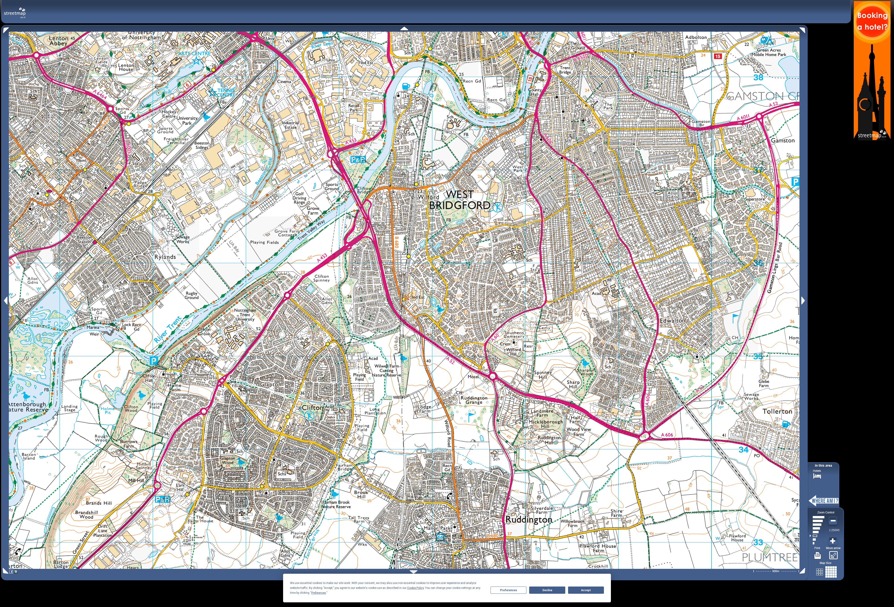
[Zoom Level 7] (817, 521)
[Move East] (804, 301)
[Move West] (5, 301)
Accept (586, 590)
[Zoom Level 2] (817, 539)
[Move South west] (4, 571)
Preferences (508, 590)
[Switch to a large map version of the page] (826, 571)
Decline (547, 590)
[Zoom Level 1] (817, 543)
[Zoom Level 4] (817, 532)
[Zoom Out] (833, 521)
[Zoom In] (833, 541)
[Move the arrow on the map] (833, 553)
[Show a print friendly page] (818, 553)
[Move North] (404, 28)
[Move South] (414, 572)
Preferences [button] (318, 592)
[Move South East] (803, 571)
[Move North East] (803, 29)
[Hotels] (817, 475)
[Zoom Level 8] (817, 517)
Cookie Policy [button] (415, 588)
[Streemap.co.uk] (14, 10)
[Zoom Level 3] (817, 536)
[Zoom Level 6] (817, 524)
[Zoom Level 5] (817, 528)
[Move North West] (5, 29)
